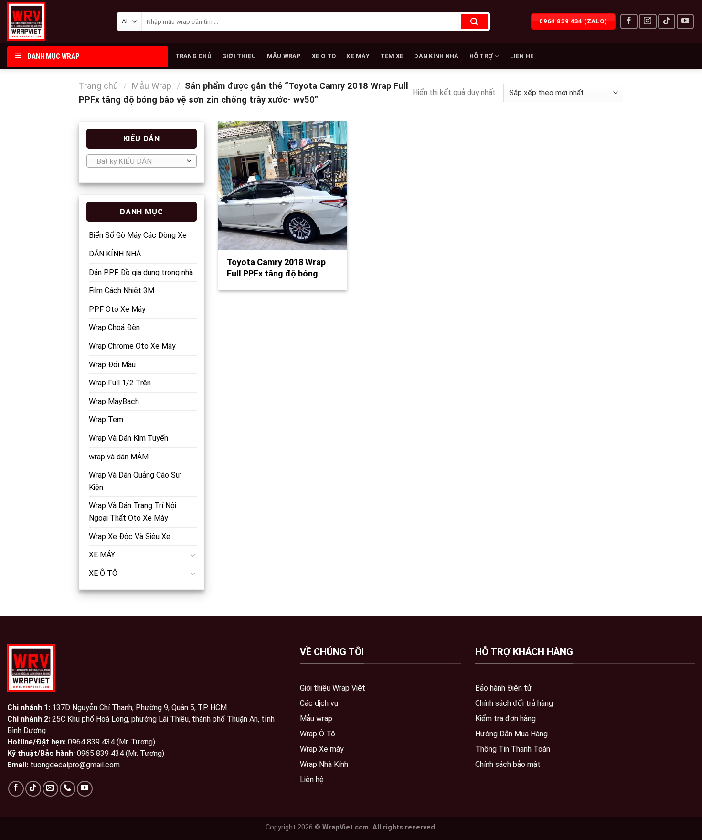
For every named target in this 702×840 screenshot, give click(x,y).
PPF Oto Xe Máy (117, 309)
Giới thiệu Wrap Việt (332, 687)
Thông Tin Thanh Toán (512, 749)
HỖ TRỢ (481, 56)
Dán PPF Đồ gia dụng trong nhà (141, 272)
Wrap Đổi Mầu (112, 364)
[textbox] (139, 161)
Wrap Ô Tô (317, 733)
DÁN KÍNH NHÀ (436, 56)
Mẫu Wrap (151, 86)
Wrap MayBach (114, 401)
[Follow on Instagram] (647, 22)
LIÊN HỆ (522, 56)
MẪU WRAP (284, 56)
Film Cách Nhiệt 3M (121, 290)
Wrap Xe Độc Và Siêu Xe (129, 536)
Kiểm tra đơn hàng (505, 718)
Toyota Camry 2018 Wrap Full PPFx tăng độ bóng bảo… (276, 273)
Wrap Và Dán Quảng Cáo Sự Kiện (135, 481)
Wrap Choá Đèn (114, 327)
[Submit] (474, 21)
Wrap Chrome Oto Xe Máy (132, 346)
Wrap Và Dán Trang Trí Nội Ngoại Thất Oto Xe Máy (132, 511)
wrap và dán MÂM (119, 456)
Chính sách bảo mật (508, 764)
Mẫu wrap (316, 718)
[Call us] (67, 789)
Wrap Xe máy (322, 749)
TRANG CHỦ (193, 56)
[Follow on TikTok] (666, 22)
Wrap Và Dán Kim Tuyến (128, 438)
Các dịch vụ (319, 703)
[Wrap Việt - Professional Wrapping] (43, 21)
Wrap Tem (106, 419)
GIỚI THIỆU (239, 56)
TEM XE (392, 56)
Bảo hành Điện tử (503, 687)
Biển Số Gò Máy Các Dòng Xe (138, 235)
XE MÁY (358, 56)
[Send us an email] (50, 789)
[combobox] (141, 161)
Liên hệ (312, 779)
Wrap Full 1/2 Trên (120, 382)
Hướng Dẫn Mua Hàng (511, 733)
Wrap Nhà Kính (324, 764)
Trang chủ (98, 86)
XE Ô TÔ (324, 56)
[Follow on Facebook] (629, 22)
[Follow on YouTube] (685, 22)
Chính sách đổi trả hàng (514, 703)
